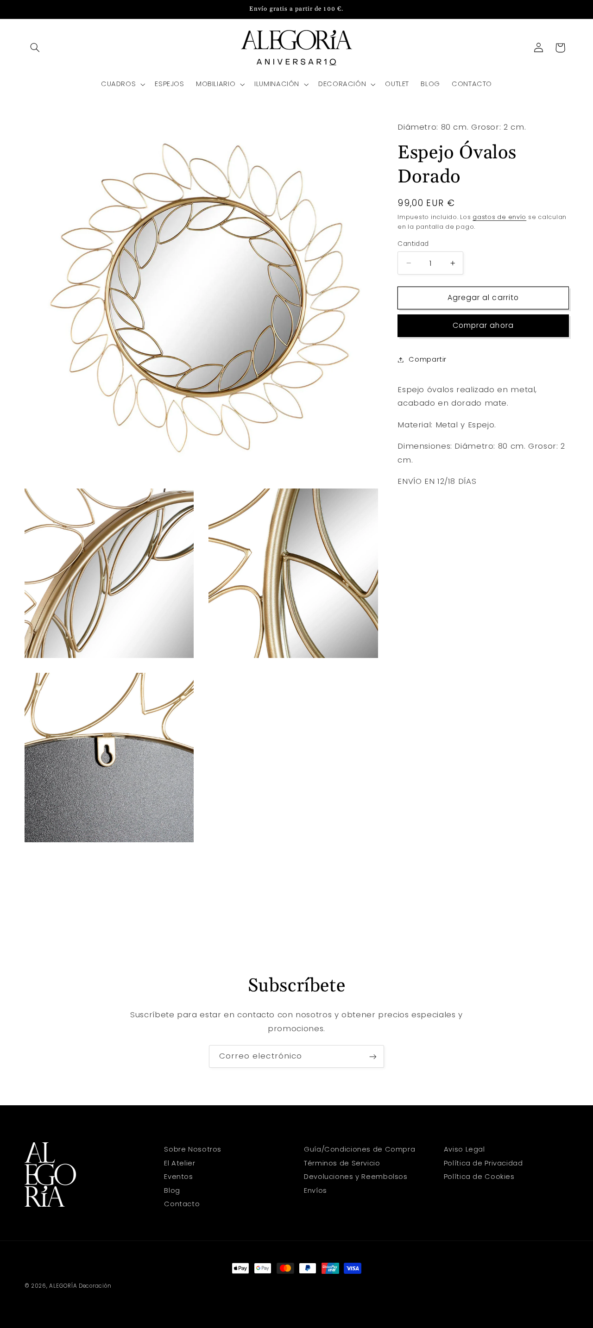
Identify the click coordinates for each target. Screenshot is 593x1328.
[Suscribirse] (373, 1056)
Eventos (178, 1176)
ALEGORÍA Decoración (80, 1286)
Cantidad (413, 243)
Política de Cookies (479, 1176)
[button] (35, 47)
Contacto (182, 1204)
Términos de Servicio (342, 1162)
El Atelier (179, 1162)
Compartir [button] (428, 359)
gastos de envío (499, 217)
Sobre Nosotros (192, 1149)
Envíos (315, 1190)
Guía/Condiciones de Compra (359, 1149)
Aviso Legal (464, 1149)
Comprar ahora (483, 325)
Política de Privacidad (483, 1162)
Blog (172, 1190)
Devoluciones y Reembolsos (356, 1176)
